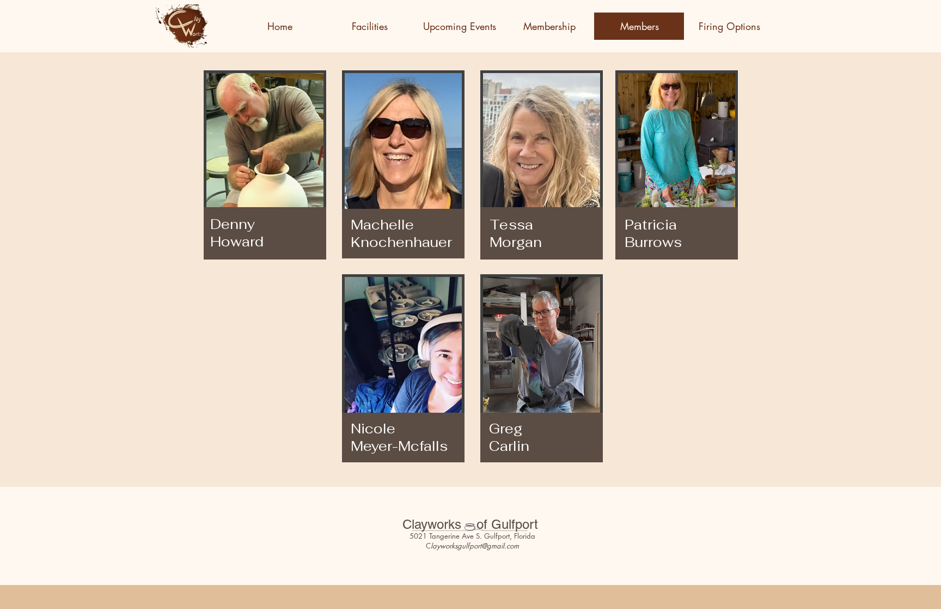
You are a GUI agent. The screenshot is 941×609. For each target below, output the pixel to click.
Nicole (379, 428)
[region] (278, 208)
